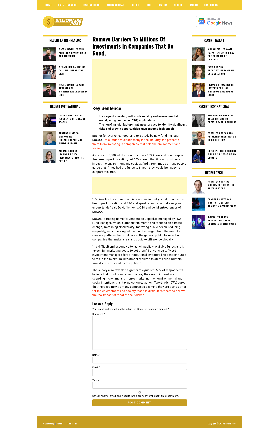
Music (194, 5)
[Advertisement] (139, 81)
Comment (98, 314)
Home (48, 5)
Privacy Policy (48, 423)
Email (96, 367)
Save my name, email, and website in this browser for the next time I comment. (135, 396)
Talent (134, 5)
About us (60, 423)
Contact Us (211, 5)
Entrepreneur (67, 5)
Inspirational (92, 5)
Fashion (163, 5)
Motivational (115, 5)
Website (96, 380)
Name (96, 355)
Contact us (72, 423)
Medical (179, 5)
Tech (148, 5)
